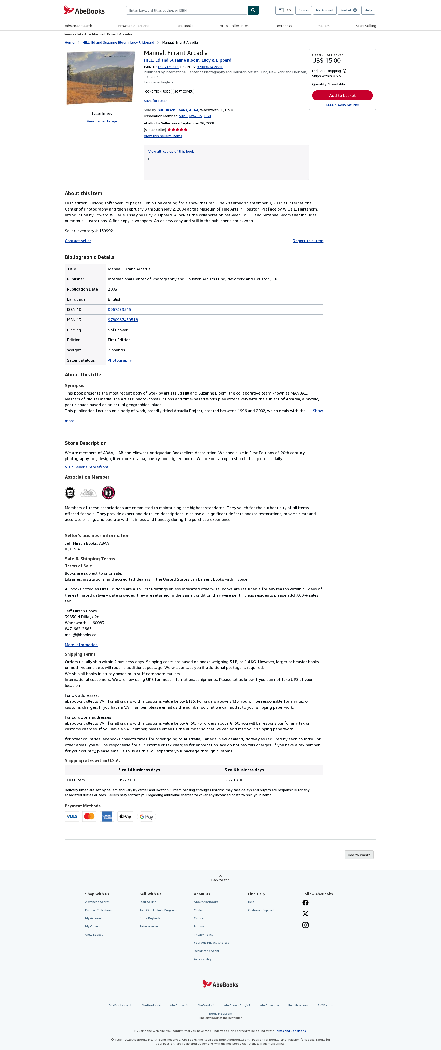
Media (198, 910)
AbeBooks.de (151, 1005)
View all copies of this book (171, 151)
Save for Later (155, 100)
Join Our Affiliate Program (158, 910)
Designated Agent (206, 951)
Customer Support (261, 910)
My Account (324, 10)
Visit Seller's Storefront (87, 466)
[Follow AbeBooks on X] (305, 914)
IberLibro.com (298, 1005)
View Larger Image (102, 121)
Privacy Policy (203, 934)
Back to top (220, 879)
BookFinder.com (220, 1016)
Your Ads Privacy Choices (211, 942)
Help (368, 10)
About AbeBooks (206, 902)
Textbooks (283, 25)
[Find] (253, 10)
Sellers (324, 25)
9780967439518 (123, 319)
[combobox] (186, 10)
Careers (199, 918)
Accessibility (202, 959)
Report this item (308, 240)
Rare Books (184, 25)
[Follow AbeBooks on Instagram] (305, 925)
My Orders (92, 926)
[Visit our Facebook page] (305, 903)
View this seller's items (163, 136)
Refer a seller (149, 926)
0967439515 (168, 66)
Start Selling (366, 25)
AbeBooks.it (206, 1005)
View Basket (94, 934)
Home (70, 42)
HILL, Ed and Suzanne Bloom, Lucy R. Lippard (118, 42)
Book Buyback (150, 918)
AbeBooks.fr (179, 1005)
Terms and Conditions (290, 1031)
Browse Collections (133, 25)
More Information (81, 644)
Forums (199, 926)
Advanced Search (78, 25)
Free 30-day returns (342, 105)
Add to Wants (359, 854)
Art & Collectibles (234, 25)
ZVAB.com (325, 1005)
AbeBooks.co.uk (120, 1005)
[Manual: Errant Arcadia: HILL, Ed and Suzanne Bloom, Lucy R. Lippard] (102, 78)
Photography (120, 360)
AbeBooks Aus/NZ (237, 1005)
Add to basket (342, 95)
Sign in (304, 10)
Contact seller (78, 240)
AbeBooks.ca (269, 1005)
